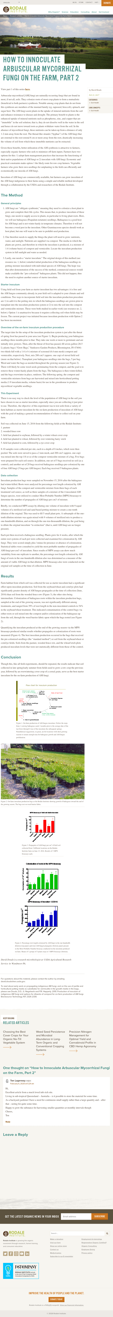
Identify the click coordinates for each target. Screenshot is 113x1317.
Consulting (85, 12)
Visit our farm (55, 1243)
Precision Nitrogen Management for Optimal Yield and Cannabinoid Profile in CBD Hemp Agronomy (82, 1039)
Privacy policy (87, 1253)
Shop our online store (58, 1246)
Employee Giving (88, 1249)
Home (5, 16)
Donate (107, 3)
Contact (89, 2)
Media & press (55, 1253)
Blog (75, 2)
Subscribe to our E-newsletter (61, 1256)
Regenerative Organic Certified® (94, 1243)
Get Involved (104, 12)
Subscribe (99, 1216)
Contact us (54, 1249)
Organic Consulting (89, 1246)
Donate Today (56, 1299)
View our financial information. (72, 1305)
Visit (96, 2)
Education (74, 12)
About (94, 12)
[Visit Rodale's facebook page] (11, 1253)
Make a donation (56, 1239)
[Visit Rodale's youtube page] (22, 1253)
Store (81, 2)
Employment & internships (92, 1239)
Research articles (16, 16)
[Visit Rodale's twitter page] (5, 1253)
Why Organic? (54, 12)
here (27, 89)
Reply (8, 1122)
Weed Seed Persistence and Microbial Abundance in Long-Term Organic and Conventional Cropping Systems (50, 1041)
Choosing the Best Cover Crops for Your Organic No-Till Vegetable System (15, 1037)
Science (65, 12)
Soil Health (95, 103)
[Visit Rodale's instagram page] (16, 1253)
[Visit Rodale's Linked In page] (27, 1253)
